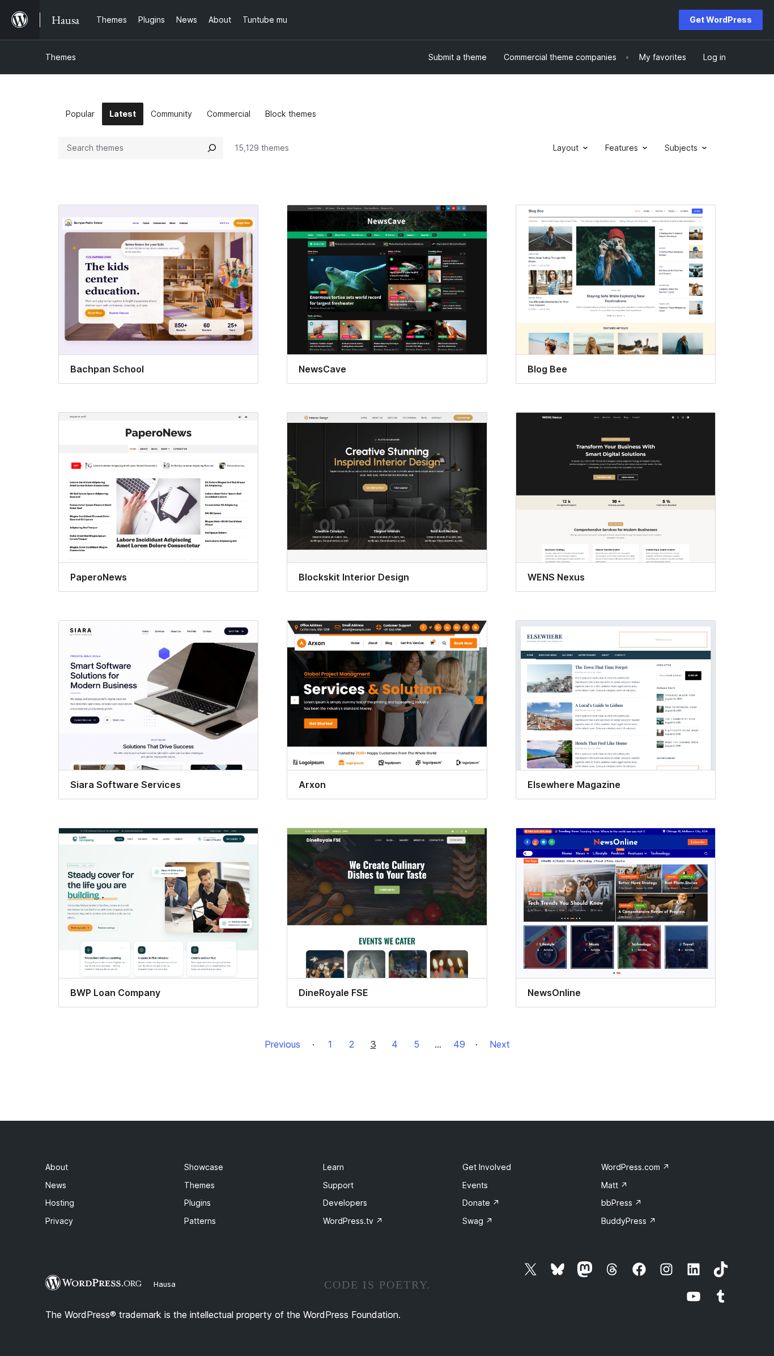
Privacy (59, 1221)
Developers (345, 1202)
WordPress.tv (353, 1221)
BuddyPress (628, 1221)
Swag (477, 1221)
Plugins (197, 1202)
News (55, 1185)
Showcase (203, 1167)
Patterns (200, 1221)
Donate (481, 1202)
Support (338, 1185)
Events (475, 1185)
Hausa (165, 1284)
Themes (60, 57)
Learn (333, 1167)
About (56, 1167)
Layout (566, 147)
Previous (282, 1044)
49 (459, 1044)
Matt (614, 1185)
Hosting (59, 1202)
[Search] (212, 148)
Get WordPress (721, 19)
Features (621, 147)
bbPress (621, 1202)
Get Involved (486, 1167)
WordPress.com (635, 1167)
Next (500, 1044)
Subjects (681, 147)
